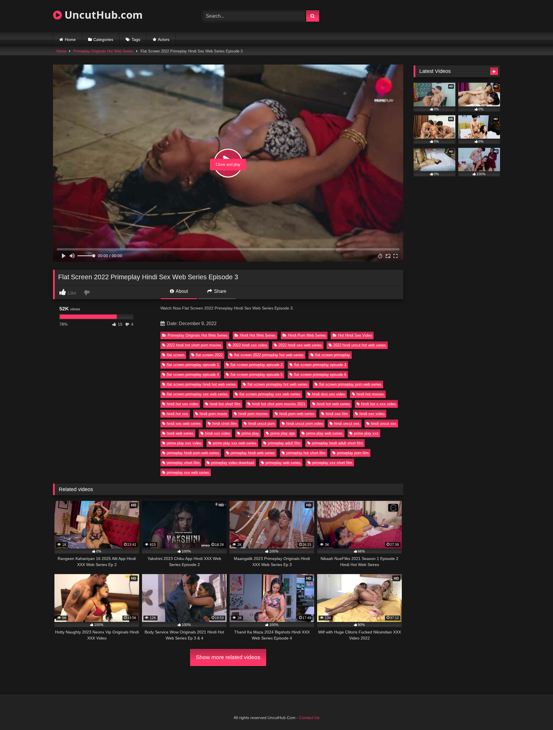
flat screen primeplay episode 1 (193, 365)
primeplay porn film (353, 453)
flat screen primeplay (332, 355)
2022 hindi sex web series (300, 345)
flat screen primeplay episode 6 (320, 374)
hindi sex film (337, 414)
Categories (103, 39)
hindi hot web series (333, 404)
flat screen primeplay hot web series (277, 384)
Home (70, 39)
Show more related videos (228, 657)
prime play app (282, 433)
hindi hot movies (370, 394)
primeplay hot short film (305, 453)
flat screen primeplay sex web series (197, 394)
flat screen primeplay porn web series (350, 384)
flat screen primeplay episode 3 (320, 365)
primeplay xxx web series (188, 472)
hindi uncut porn (261, 423)
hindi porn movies (253, 414)
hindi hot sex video (182, 404)
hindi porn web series (297, 414)
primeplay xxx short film (332, 463)
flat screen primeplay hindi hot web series (201, 384)
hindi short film (224, 423)
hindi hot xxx (177, 414)
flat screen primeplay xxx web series (269, 394)
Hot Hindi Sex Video (355, 335)
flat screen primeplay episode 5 (256, 374)
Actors (163, 39)
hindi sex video (372, 414)
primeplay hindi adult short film (337, 443)
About (181, 291)
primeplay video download (232, 463)
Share (219, 291)
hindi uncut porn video (304, 423)
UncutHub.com (102, 15)
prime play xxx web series (234, 443)
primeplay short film (183, 463)
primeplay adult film (284, 443)
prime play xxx (366, 433)
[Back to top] (535, 712)
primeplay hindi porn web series (193, 453)
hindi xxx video (217, 433)
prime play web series (324, 433)
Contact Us (309, 717)
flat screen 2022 (209, 355)
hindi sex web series (184, 423)
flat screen (175, 355)
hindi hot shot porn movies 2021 (278, 404)
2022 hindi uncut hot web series (359, 345)
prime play (250, 433)
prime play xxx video (184, 443)
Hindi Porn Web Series (307, 335)
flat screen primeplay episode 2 (256, 365)
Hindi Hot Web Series (258, 335)
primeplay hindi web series (253, 453)
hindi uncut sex (346, 423)
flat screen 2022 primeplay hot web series (269, 355)
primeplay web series (283, 463)
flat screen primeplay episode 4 (193, 374)
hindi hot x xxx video (378, 404)
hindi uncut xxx (383, 423)
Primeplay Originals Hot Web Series (103, 51)
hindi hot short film (225, 404)
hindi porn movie (213, 414)
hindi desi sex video (328, 394)
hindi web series (180, 433)
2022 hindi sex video (250, 345)
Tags (136, 39)
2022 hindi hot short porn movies (194, 345)
